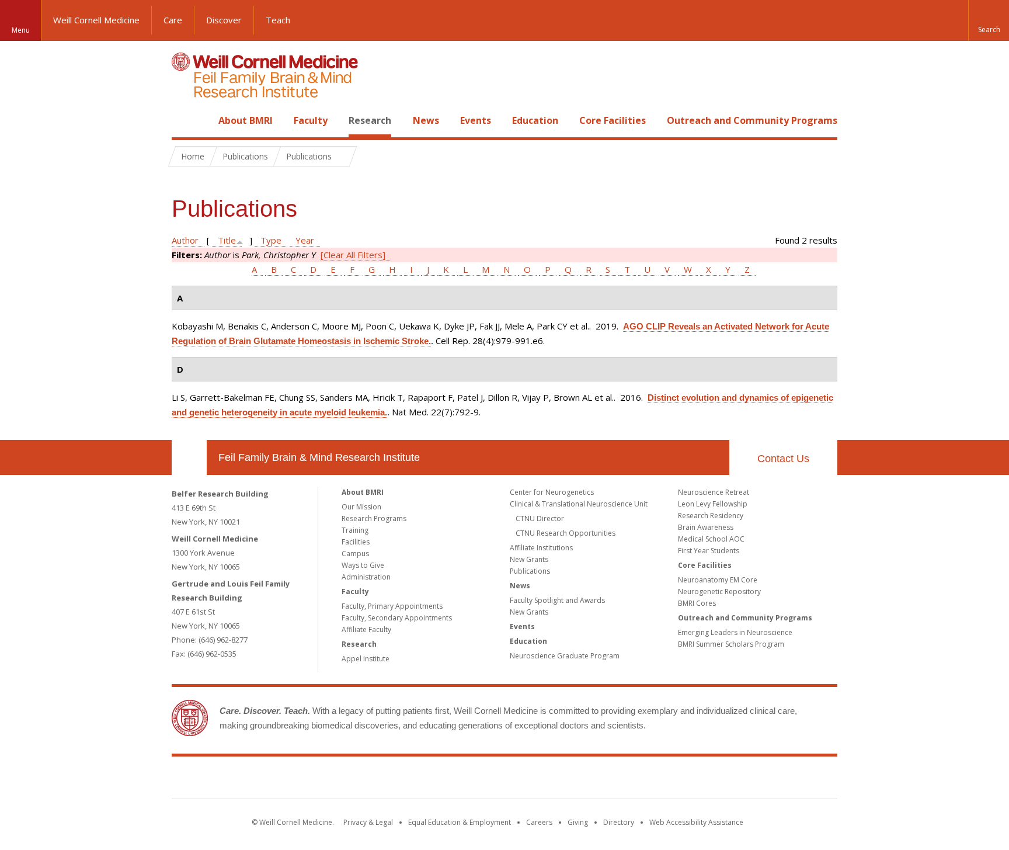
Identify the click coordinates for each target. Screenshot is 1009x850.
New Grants (529, 559)
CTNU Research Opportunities (565, 533)
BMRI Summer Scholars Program (731, 644)
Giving (578, 822)
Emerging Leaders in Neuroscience (735, 632)
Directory (618, 822)
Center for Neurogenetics (552, 492)
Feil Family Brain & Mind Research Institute (319, 457)
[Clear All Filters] (353, 255)
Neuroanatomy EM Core (717, 580)
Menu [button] (21, 30)
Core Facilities (612, 120)
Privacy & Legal (368, 822)
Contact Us (783, 458)
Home (185, 120)
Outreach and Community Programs (752, 120)
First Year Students (708, 551)
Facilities (356, 542)
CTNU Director (540, 518)
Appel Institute (365, 659)
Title (227, 240)
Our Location (189, 457)
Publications (530, 571)
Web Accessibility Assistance (696, 822)
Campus (355, 553)
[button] (988, 20)
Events (475, 120)
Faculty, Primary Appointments (392, 606)
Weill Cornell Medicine (96, 20)
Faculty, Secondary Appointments (397, 618)
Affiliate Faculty (366, 629)
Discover (224, 20)
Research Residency (710, 516)
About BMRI (245, 120)
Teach (278, 20)
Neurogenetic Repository (719, 591)
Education (535, 120)
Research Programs (374, 518)
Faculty (311, 120)
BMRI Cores (697, 603)
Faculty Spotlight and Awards (557, 600)
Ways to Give (363, 565)
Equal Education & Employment (459, 822)
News (426, 120)
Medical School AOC (711, 539)
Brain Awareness (705, 527)
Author (185, 240)
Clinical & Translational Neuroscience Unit (579, 504)
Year (304, 240)
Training (355, 530)
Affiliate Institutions (541, 548)
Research (370, 120)
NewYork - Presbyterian (602, 780)
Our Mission (361, 507)
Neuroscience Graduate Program (565, 656)
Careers (539, 822)
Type (270, 240)
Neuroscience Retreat (713, 492)
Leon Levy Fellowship (712, 504)
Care (172, 20)
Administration (366, 577)
